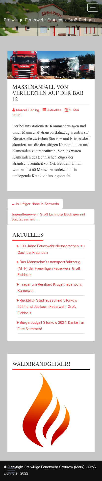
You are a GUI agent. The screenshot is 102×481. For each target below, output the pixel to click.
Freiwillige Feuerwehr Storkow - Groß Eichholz (50, 19)
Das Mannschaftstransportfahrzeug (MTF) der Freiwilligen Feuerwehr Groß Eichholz (49, 268)
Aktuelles (54, 110)
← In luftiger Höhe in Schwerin (35, 204)
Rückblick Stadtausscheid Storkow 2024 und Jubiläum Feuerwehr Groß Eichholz (47, 306)
